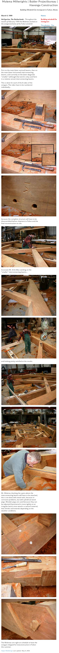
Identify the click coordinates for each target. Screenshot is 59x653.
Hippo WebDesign (7, 651)
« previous (45, 31)
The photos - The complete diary (47, 26)
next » (53, 31)
